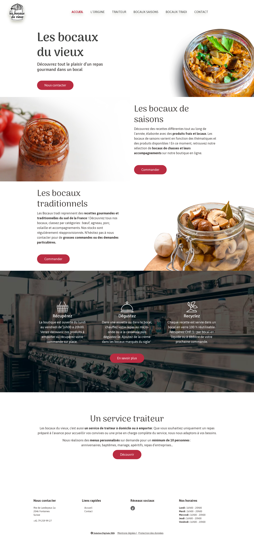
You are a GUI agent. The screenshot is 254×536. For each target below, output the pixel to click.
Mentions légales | (127, 533)
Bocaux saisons (145, 12)
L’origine (98, 12)
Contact (201, 12)
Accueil (77, 12)
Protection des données (150, 533)
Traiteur (119, 12)
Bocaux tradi (176, 12)
